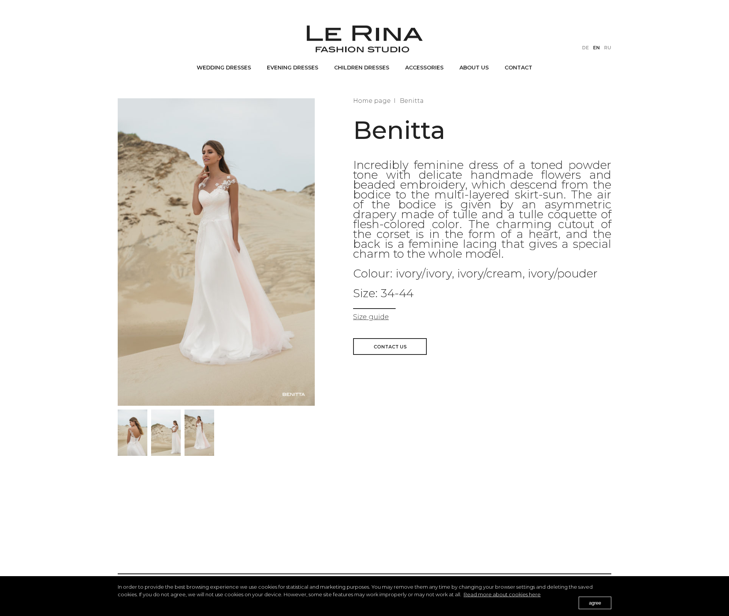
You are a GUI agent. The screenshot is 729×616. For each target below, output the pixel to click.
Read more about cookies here (502, 594)
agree (595, 603)
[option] (132, 433)
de (585, 47)
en (596, 47)
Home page (372, 100)
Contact (518, 67)
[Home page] (364, 39)
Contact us (390, 347)
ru (607, 47)
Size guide (371, 317)
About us (474, 67)
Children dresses (361, 67)
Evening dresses (292, 67)
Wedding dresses (224, 67)
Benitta (412, 100)
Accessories (424, 67)
